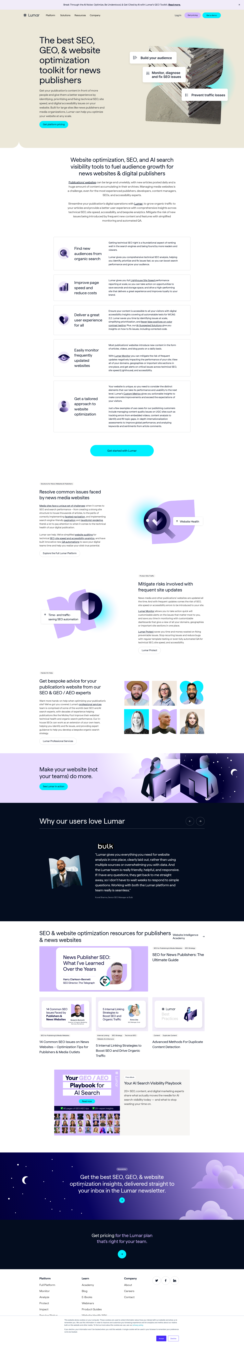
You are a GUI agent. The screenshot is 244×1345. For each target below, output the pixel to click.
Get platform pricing (54, 124)
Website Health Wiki (94, 1315)
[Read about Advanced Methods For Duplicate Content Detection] (178, 1014)
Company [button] (95, 15)
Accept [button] (161, 1338)
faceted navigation (75, 516)
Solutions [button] (65, 15)
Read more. (174, 4)
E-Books (87, 1297)
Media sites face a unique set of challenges (62, 505)
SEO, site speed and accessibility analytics (72, 538)
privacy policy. (138, 1325)
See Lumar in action (53, 786)
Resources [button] (80, 15)
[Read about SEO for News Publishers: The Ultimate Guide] (93, 969)
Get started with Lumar (122, 450)
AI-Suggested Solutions (149, 325)
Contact (129, 1297)
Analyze (44, 1297)
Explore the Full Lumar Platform (60, 553)
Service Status (48, 1315)
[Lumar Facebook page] (165, 1280)
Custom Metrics (132, 393)
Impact (43, 1309)
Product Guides (92, 1309)
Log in (178, 15)
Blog (84, 1291)
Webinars (88, 1303)
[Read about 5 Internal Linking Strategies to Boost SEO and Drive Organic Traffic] (122, 1014)
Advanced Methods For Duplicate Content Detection (177, 1044)
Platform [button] (50, 15)
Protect (44, 1303)
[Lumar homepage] (31, 15)
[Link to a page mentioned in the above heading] (122, 1254)
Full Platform (47, 1284)
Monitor (44, 1291)
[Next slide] (200, 821)
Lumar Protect (146, 631)
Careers (129, 1291)
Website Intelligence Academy (185, 936)
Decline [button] (173, 1338)
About (128, 1284)
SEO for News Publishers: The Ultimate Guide (178, 957)
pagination (70, 520)
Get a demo (211, 15)
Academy (88, 1284)
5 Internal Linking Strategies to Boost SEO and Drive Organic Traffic (118, 1051)
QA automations (70, 542)
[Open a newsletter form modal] (122, 1200)
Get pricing (193, 15)
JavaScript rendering (92, 520)
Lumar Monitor (122, 356)
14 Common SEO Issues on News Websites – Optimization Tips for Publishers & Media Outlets (64, 1047)
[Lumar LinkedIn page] (174, 1280)
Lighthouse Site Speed (143, 280)
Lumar (138, 203)
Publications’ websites (82, 182)
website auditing (84, 534)
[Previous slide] (190, 821)
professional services (90, 704)
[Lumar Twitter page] (156, 1280)
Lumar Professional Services (58, 741)
